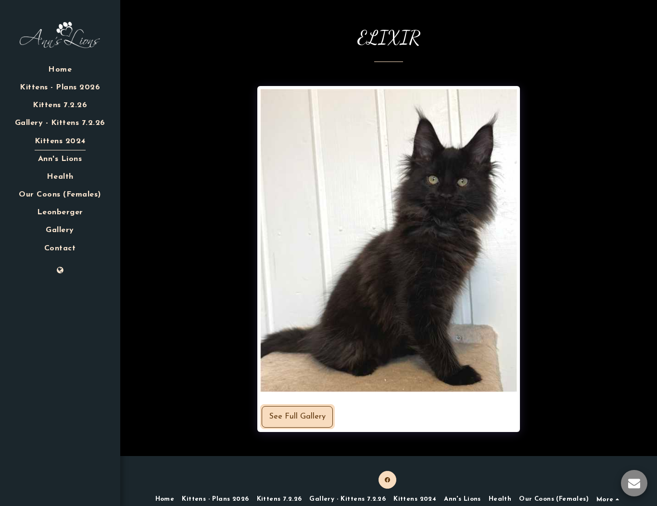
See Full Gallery (297, 416)
